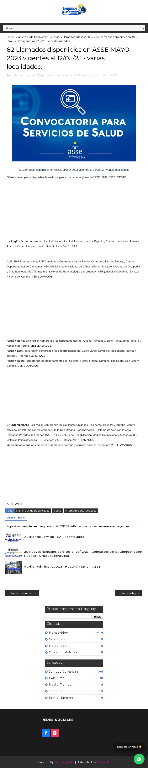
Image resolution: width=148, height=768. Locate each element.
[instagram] (55, 733)
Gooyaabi (103, 762)
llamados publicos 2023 (78, 36)
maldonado (58, 645)
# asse (57, 510)
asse (56, 36)
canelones (57, 639)
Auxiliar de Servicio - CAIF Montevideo (54, 537)
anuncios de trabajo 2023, (65, 75)
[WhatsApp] (139, 759)
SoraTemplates (64, 762)
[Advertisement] (74, 212)
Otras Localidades (63, 652)
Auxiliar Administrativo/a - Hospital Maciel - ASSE (62, 566)
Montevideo (58, 632)
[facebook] (46, 733)
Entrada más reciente (22, 593)
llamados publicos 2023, (103, 75)
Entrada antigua (128, 593)
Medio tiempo (60, 684)
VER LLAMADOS (42, 276)
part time (57, 678)
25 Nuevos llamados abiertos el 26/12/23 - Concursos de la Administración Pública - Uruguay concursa (83, 554)
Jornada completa (63, 671)
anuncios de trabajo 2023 (34, 36)
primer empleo (61, 697)
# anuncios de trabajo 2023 (33, 510)
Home (11, 36)
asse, (84, 75)
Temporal (56, 691)
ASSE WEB (14, 504)
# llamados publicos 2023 (81, 510)
